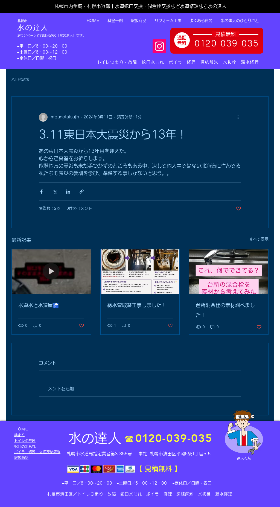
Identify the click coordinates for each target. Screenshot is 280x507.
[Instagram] (159, 46)
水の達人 (33, 27)
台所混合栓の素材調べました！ (225, 310)
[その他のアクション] (238, 117)
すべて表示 (259, 239)
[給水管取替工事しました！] (140, 271)
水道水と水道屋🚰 (38, 305)
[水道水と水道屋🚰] (51, 271)
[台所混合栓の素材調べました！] (228, 271)
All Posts (20, 79)
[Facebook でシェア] (41, 191)
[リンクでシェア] (81, 191)
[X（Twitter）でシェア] (54, 191)
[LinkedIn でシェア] (68, 191)
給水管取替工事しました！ (136, 305)
